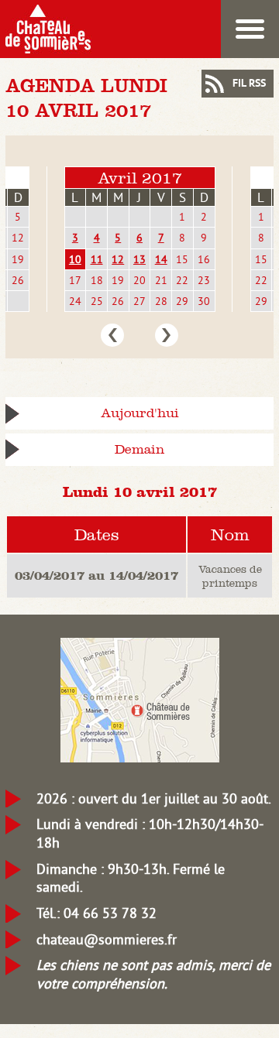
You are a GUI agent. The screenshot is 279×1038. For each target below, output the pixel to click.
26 (18, 280)
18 (97, 280)
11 (97, 259)
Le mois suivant (166, 335)
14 (161, 259)
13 (139, 259)
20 (139, 280)
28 (161, 301)
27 (139, 301)
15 (182, 259)
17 (75, 280)
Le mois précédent (112, 335)
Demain (139, 449)
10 (75, 259)
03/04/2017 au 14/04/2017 (96, 575)
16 (204, 259)
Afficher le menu (250, 29)
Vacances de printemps (230, 576)
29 (182, 301)
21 (161, 280)
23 (204, 280)
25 (97, 301)
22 (182, 280)
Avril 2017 (140, 178)
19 (18, 259)
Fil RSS (249, 84)
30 (204, 301)
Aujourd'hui (140, 413)
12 (18, 238)
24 (75, 301)
